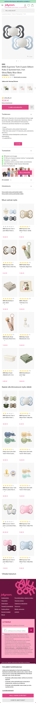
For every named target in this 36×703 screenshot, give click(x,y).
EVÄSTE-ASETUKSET (18, 700)
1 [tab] (17, 61)
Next (32, 37)
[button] (2, 5)
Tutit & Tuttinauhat (17, 14)
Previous (3, 37)
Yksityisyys (17, 606)
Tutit (24, 14)
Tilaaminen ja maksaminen (21, 603)
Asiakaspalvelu (5, 598)
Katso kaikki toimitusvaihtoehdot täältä (12, 194)
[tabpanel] (18, 37)
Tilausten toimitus (19, 601)
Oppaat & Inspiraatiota (7, 606)
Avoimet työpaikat (5, 612)
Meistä (3, 615)
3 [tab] (20, 61)
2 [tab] (18, 61)
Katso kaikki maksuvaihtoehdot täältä (12, 192)
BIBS (3, 64)
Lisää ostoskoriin (15, 107)
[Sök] (3, 10)
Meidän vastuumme (19, 609)
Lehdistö (17, 612)
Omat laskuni (4, 603)
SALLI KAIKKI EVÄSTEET (18, 695)
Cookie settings (5, 609)
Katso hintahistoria (7, 103)
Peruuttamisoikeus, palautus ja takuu (24, 598)
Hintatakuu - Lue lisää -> (10, 160)
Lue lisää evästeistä (7, 690)
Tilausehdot (4, 601)
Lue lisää (18, 144)
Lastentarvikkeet (6, 14)
